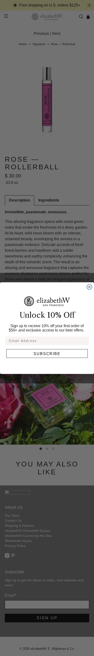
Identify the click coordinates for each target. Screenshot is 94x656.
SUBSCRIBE (47, 353)
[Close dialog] (89, 286)
